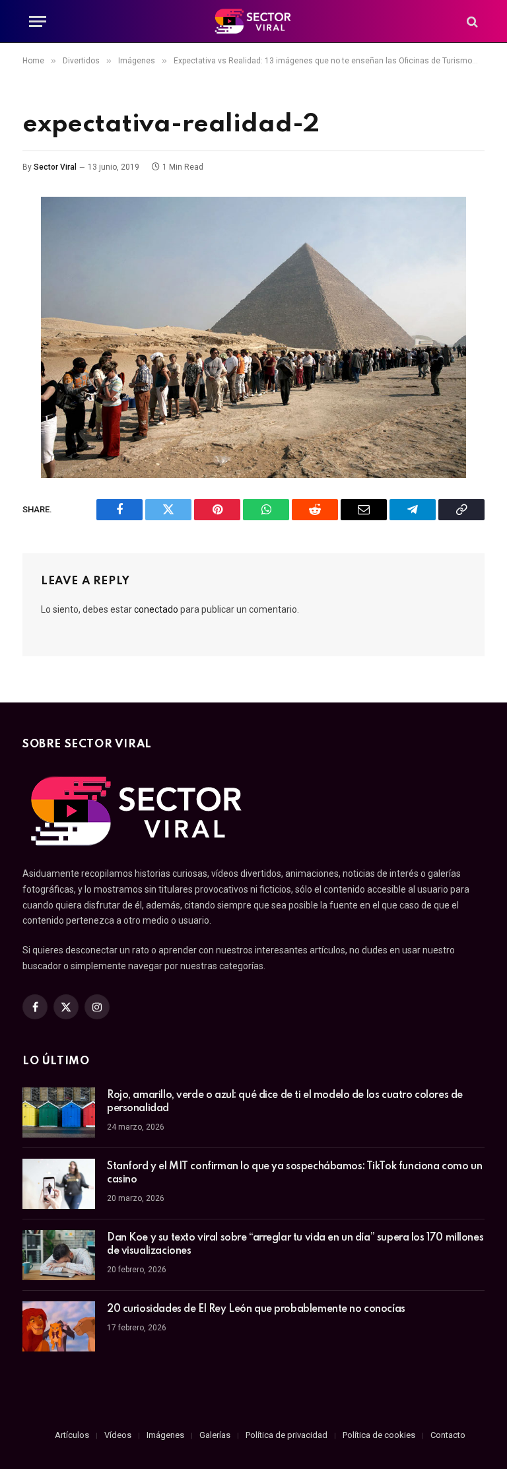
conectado (156, 609)
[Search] (471, 21)
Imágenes (165, 1435)
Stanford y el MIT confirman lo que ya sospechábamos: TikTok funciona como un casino (294, 1173)
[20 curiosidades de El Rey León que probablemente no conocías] (58, 1326)
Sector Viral (55, 167)
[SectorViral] (253, 21)
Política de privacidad (286, 1435)
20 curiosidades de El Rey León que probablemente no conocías (256, 1309)
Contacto (447, 1435)
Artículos (72, 1435)
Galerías (214, 1435)
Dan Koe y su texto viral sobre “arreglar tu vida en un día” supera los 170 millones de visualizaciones (295, 1244)
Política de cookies (379, 1435)
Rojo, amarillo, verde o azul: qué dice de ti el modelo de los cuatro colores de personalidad (285, 1102)
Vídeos (117, 1435)
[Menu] (37, 21)
